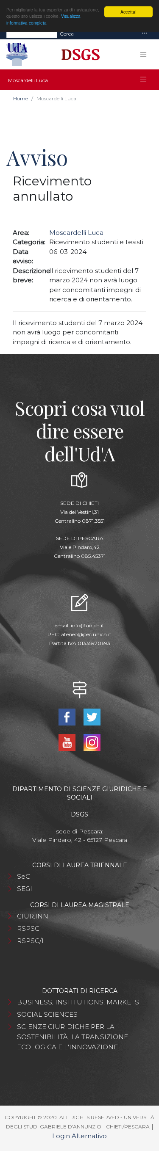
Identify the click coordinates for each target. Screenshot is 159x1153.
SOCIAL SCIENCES (47, 1014)
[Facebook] (68, 716)
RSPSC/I (30, 941)
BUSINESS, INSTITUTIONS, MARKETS (78, 1002)
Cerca (67, 33)
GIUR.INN (32, 916)
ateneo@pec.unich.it (86, 634)
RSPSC (28, 928)
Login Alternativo (79, 1136)
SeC (23, 876)
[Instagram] (92, 742)
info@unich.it (87, 625)
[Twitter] (92, 716)
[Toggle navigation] (145, 34)
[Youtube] (68, 742)
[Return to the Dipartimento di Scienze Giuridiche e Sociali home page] (77, 54)
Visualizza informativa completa (43, 19)
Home (20, 98)
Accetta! (128, 11)
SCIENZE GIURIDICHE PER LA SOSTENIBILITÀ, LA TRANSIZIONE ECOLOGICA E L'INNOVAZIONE (72, 1037)
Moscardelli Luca (76, 233)
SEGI (24, 889)
